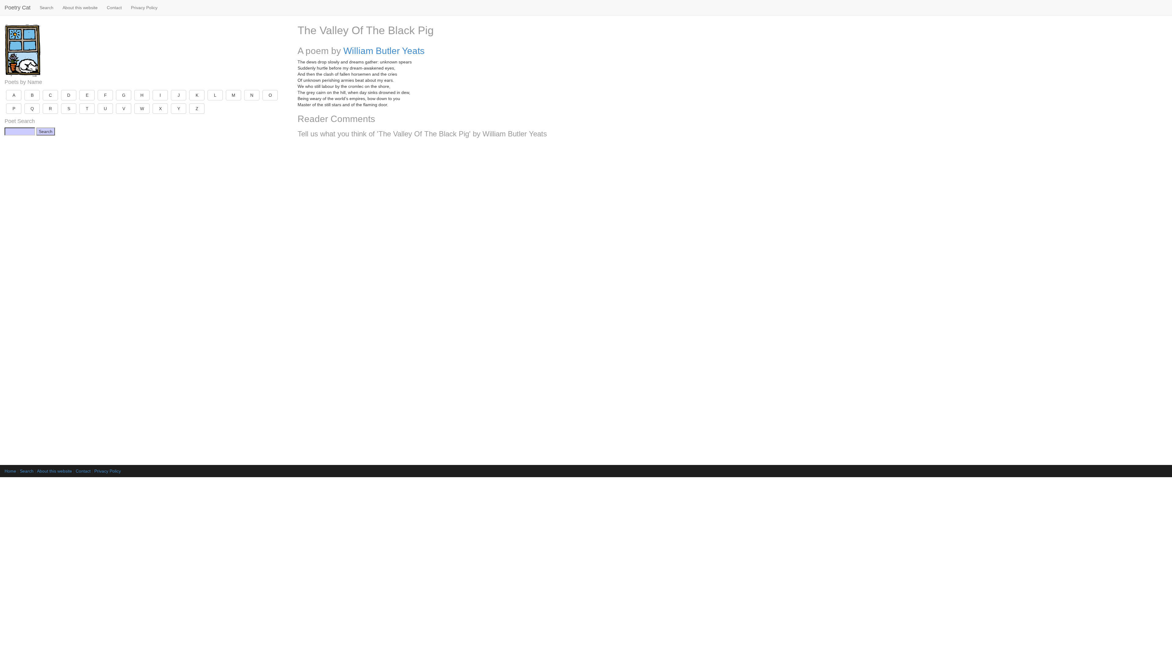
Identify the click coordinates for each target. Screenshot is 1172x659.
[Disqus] (732, 223)
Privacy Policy (144, 7)
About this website (80, 7)
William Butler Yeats (384, 51)
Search (46, 7)
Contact (114, 7)
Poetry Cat (18, 8)
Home (10, 471)
